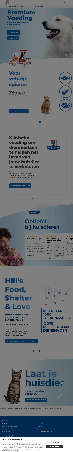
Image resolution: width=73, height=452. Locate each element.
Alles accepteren (54, 446)
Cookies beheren (54, 442)
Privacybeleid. (16, 450)
